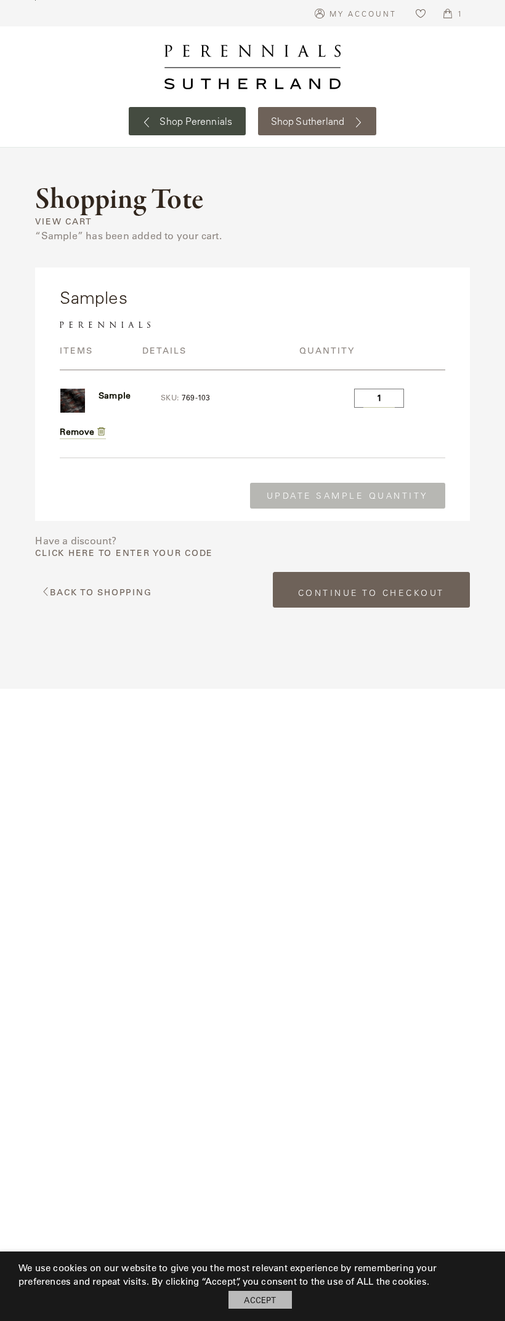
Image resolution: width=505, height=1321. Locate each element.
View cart (63, 221)
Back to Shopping (101, 592)
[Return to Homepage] (252, 67)
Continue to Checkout (371, 592)
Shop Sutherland (309, 121)
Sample (115, 395)
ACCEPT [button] (260, 1300)
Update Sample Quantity (348, 495)
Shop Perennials (195, 121)
